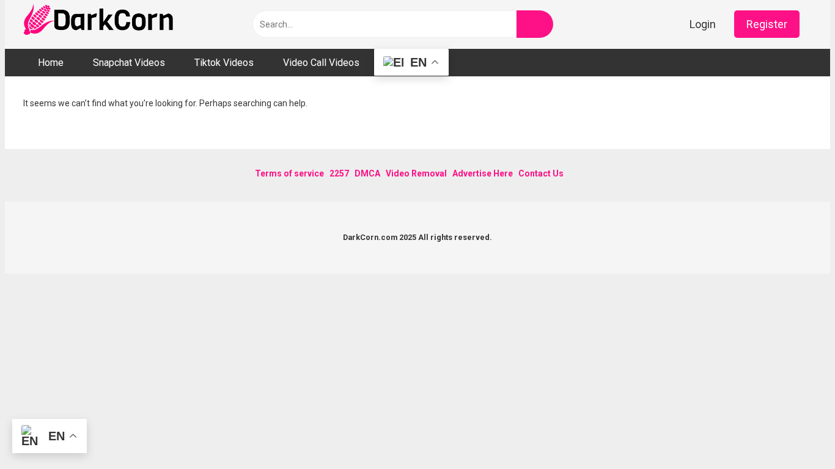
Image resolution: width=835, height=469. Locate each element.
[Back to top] (795, 432)
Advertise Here (482, 173)
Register (766, 24)
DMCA (367, 173)
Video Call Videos (321, 62)
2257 (339, 173)
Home (51, 62)
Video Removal (416, 173)
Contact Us (541, 173)
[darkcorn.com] (99, 21)
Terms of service (289, 173)
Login (703, 24)
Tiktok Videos (224, 62)
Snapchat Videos (129, 62)
